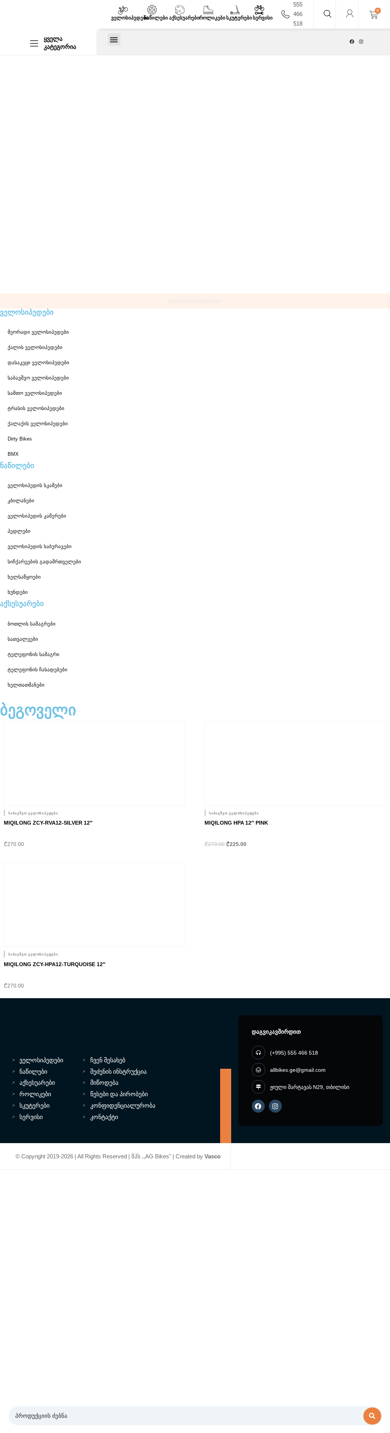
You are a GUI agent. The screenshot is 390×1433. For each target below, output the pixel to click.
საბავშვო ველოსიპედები (38, 378)
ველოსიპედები (130, 18)
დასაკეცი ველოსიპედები (38, 362)
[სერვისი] (259, 10)
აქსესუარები (184, 18)
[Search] (372, 1416)
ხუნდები (18, 592)
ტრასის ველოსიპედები (36, 408)
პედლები (19, 531)
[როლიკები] (208, 10)
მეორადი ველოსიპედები (38, 332)
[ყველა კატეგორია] (34, 43)
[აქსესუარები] (180, 10)
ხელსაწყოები (24, 577)
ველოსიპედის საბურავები (40, 546)
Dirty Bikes (20, 439)
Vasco (213, 1156)
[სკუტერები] (235, 10)
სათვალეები (23, 639)
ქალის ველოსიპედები (35, 347)
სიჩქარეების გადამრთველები (44, 562)
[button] (114, 39)
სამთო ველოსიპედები (35, 393)
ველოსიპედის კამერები (37, 516)
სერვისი (263, 18)
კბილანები (21, 500)
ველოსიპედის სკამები (35, 485)
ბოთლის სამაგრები (32, 624)
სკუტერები (239, 18)
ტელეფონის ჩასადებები (37, 669)
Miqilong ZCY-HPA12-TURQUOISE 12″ (54, 964)
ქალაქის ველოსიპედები (38, 423)
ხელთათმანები (26, 685)
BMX (13, 454)
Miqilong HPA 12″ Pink (236, 823)
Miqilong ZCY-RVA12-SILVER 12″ (48, 823)
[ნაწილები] (152, 10)
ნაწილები (156, 18)
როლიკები (212, 18)
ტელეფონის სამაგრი (33, 654)
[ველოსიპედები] (123, 10)
